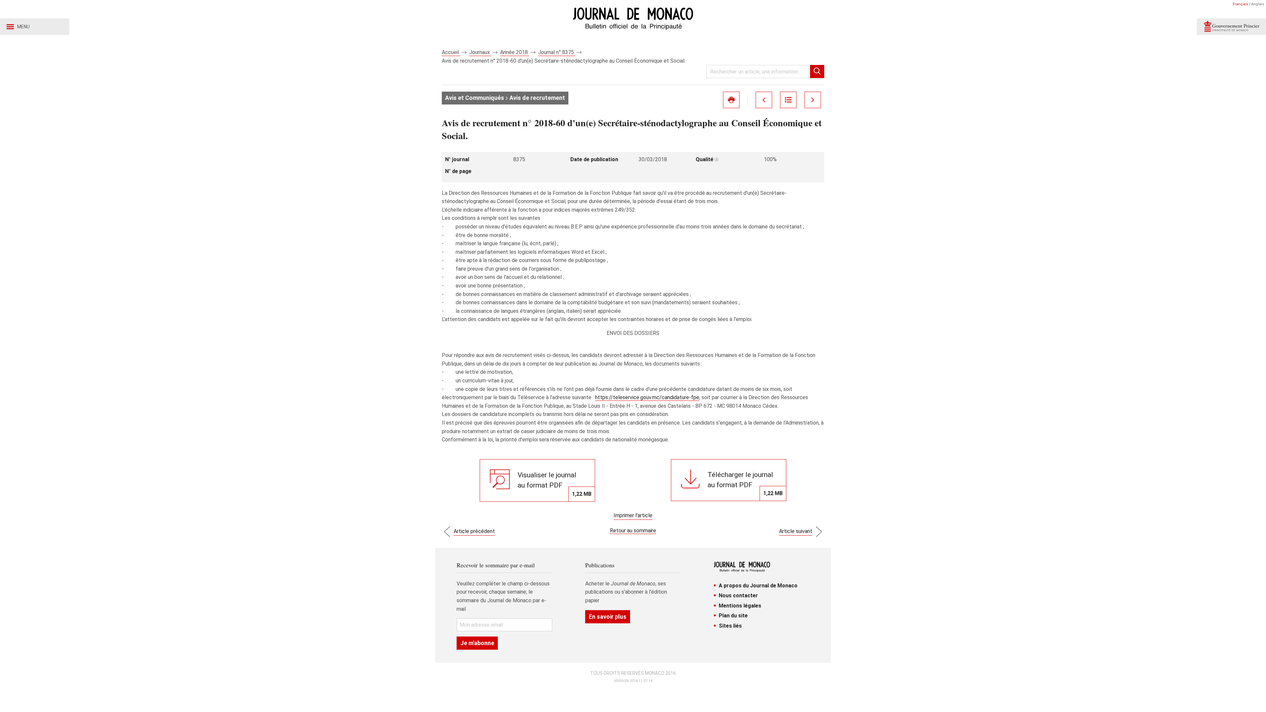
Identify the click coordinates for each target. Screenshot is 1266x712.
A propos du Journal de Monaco (758, 585)
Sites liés (730, 626)
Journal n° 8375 (556, 52)
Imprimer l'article (633, 515)
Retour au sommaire (633, 530)
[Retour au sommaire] (788, 100)
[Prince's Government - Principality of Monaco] (1231, 26)
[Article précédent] (764, 100)
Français (1240, 4)
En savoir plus (607, 616)
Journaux (480, 52)
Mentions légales (740, 606)
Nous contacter (738, 595)
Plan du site (733, 615)
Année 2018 (514, 52)
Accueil (451, 52)
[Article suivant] (812, 100)
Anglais (1257, 4)
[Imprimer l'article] (731, 100)
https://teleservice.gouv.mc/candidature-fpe (647, 397)
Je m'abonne (477, 642)
